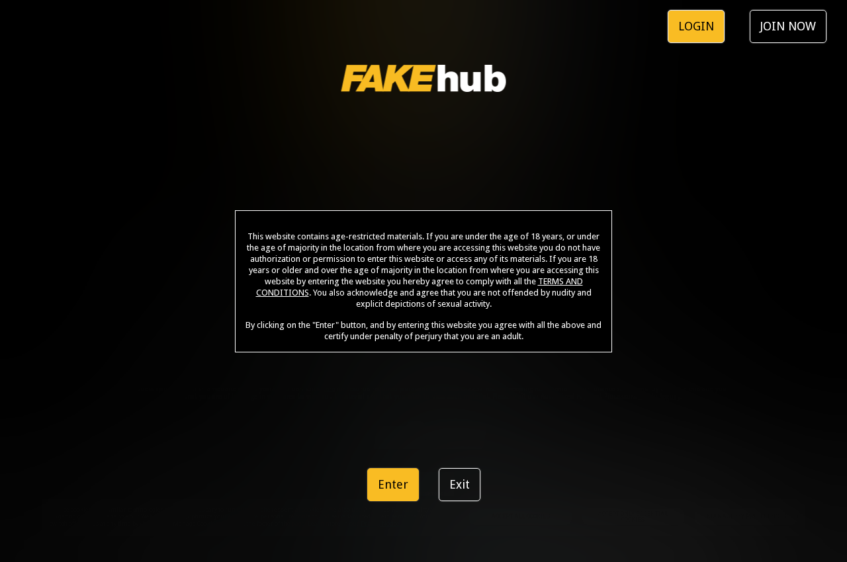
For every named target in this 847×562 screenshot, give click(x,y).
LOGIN (696, 26)
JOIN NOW (788, 26)
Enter (393, 484)
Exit (459, 484)
